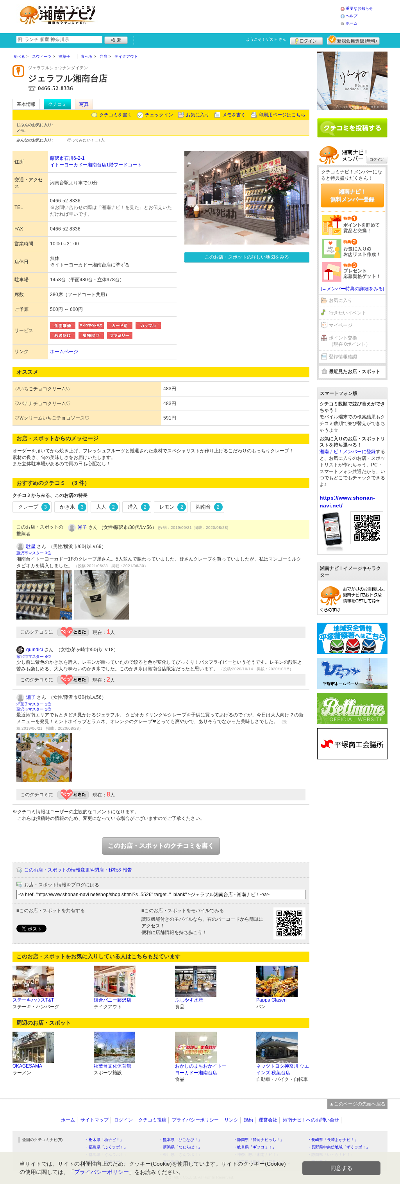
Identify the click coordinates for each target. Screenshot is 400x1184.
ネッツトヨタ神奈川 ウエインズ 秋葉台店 (282, 1069)
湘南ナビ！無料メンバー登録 (352, 195)
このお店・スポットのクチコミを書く (161, 845)
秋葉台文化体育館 (112, 1066)
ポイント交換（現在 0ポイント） (349, 341)
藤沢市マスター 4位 (33, 656)
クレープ (32, 507)
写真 (84, 104)
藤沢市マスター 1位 (33, 709)
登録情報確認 (343, 356)
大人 (105, 507)
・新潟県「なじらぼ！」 (180, 1147)
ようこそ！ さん (266, 39)
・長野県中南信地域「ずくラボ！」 (338, 1147)
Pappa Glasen (271, 1000)
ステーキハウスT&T (33, 1000)
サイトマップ (94, 1120)
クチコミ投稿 (152, 1120)
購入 (137, 507)
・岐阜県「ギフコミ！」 (254, 1147)
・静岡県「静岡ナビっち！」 (258, 1140)
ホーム (351, 23)
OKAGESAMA (27, 1066)
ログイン (306, 40)
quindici (34, 649)
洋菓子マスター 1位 (33, 704)
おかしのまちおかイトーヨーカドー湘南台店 (201, 1069)
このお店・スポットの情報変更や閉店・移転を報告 (78, 870)
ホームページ (64, 351)
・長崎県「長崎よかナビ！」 (332, 1140)
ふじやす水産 (189, 1000)
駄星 (31, 546)
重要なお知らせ (359, 8)
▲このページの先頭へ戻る (357, 1104)
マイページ (340, 325)
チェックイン (159, 115)
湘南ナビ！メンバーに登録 (348, 451)
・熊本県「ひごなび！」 (180, 1140)
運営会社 (268, 1120)
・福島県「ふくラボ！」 (106, 1147)
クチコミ (57, 104)
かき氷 (72, 507)
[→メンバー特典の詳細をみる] (352, 288)
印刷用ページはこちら (282, 115)
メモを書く (234, 115)
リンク (231, 1120)
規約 (248, 1120)
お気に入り (197, 115)
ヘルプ (351, 16)
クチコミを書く (115, 115)
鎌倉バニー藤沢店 (112, 1000)
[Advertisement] (221, 15)
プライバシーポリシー (195, 1120)
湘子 (82, 527)
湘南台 (208, 507)
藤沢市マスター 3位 (33, 553)
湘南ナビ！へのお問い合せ (311, 1120)
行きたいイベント (347, 313)
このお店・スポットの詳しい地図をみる (247, 257)
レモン (171, 507)
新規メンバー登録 (353, 40)
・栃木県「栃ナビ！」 (104, 1140)
